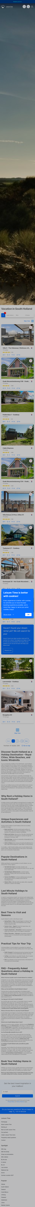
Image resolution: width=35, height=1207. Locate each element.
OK (28, 614)
